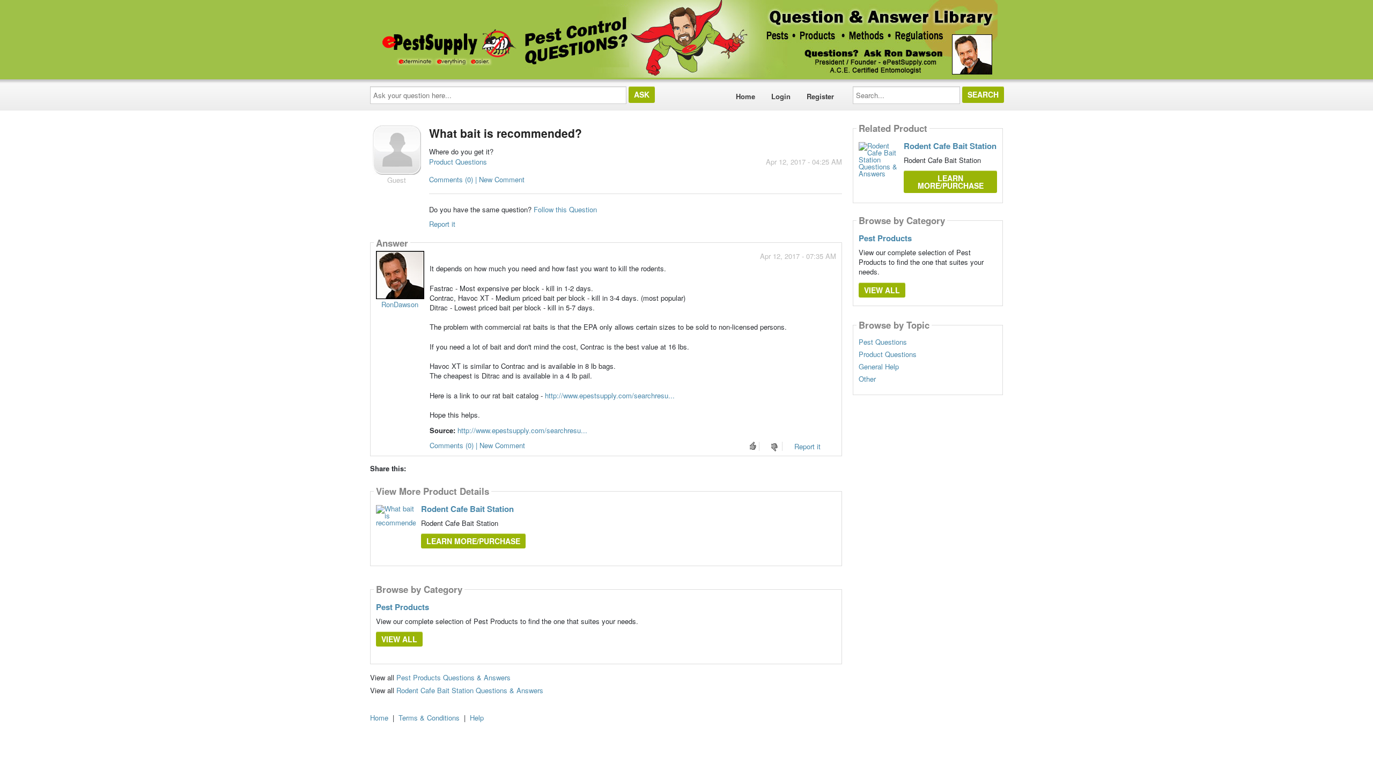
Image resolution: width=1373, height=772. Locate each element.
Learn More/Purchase (473, 541)
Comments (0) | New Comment (477, 179)
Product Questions (458, 162)
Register (820, 96)
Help (477, 717)
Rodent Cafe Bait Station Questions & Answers (469, 690)
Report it (442, 224)
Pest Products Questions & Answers (453, 677)
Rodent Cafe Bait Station (467, 509)
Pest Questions (883, 342)
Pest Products (402, 607)
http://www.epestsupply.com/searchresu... (610, 395)
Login (781, 96)
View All (399, 639)
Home (745, 96)
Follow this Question (565, 209)
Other (867, 379)
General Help (879, 366)
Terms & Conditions (429, 717)
